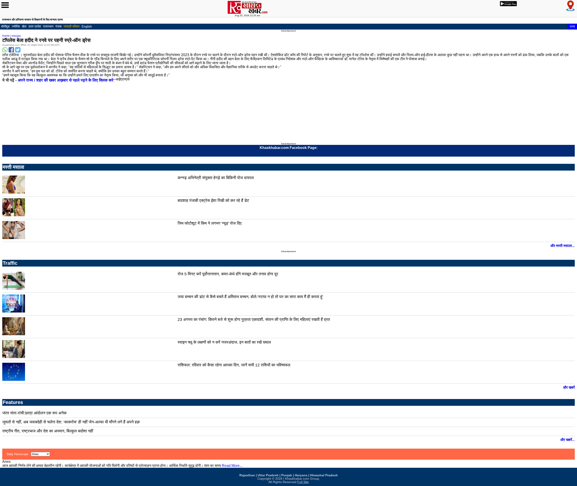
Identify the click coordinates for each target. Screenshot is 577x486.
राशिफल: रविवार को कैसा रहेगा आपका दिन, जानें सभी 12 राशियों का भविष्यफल (234, 365)
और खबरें (569, 387)
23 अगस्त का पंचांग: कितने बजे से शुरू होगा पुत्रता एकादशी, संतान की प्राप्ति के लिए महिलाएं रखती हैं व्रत (254, 319)
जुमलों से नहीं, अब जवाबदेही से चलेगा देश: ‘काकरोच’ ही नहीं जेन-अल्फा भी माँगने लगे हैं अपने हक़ (71, 422)
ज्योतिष (16, 26)
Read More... (232, 466)
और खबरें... (567, 440)
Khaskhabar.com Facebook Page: (289, 148)
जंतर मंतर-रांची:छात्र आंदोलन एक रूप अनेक (34, 413)
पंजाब (58, 26)
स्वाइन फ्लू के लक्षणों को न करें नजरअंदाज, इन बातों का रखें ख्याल (224, 342)
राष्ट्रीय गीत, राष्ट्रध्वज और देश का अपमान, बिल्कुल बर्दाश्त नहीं (47, 431)
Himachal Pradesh (324, 475)
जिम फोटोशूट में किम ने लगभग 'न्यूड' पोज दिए (210, 223)
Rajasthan (247, 475)
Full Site (303, 482)
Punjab (286, 475)
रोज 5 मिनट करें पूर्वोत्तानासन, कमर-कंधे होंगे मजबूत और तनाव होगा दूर (228, 274)
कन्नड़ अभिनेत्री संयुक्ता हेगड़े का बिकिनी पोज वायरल (216, 178)
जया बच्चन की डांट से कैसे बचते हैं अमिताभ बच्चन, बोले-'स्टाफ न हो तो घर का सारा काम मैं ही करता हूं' (250, 296)
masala (16, 35)
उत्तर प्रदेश (34, 26)
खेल (24, 26)
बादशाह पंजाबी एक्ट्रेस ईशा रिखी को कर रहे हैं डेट (213, 200)
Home (6, 35)
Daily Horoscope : (19, 454)
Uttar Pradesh (268, 475)
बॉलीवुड (5, 26)
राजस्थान (48, 26)
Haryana (301, 475)
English (87, 26)
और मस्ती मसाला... (562, 246)
